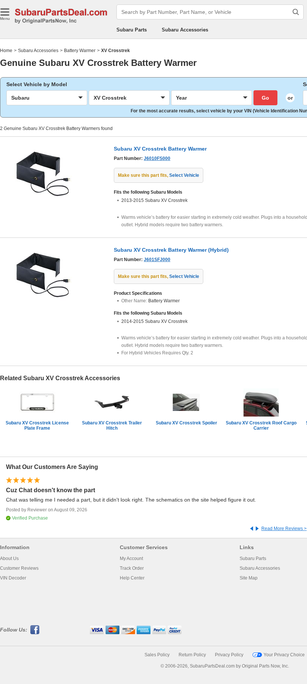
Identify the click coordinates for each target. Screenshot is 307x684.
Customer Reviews (19, 568)
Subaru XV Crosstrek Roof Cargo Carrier (261, 425)
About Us (9, 558)
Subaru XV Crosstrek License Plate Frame (37, 425)
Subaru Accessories (185, 30)
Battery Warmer (79, 50)
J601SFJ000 (157, 259)
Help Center (132, 578)
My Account (131, 558)
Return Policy (192, 654)
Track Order (132, 568)
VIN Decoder (13, 578)
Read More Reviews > (284, 528)
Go (265, 98)
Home (6, 50)
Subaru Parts (131, 30)
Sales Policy (157, 654)
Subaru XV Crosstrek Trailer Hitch (112, 425)
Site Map (249, 578)
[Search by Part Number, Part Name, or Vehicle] (295, 11)
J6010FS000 (157, 158)
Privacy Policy (229, 654)
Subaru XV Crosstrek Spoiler (186, 423)
